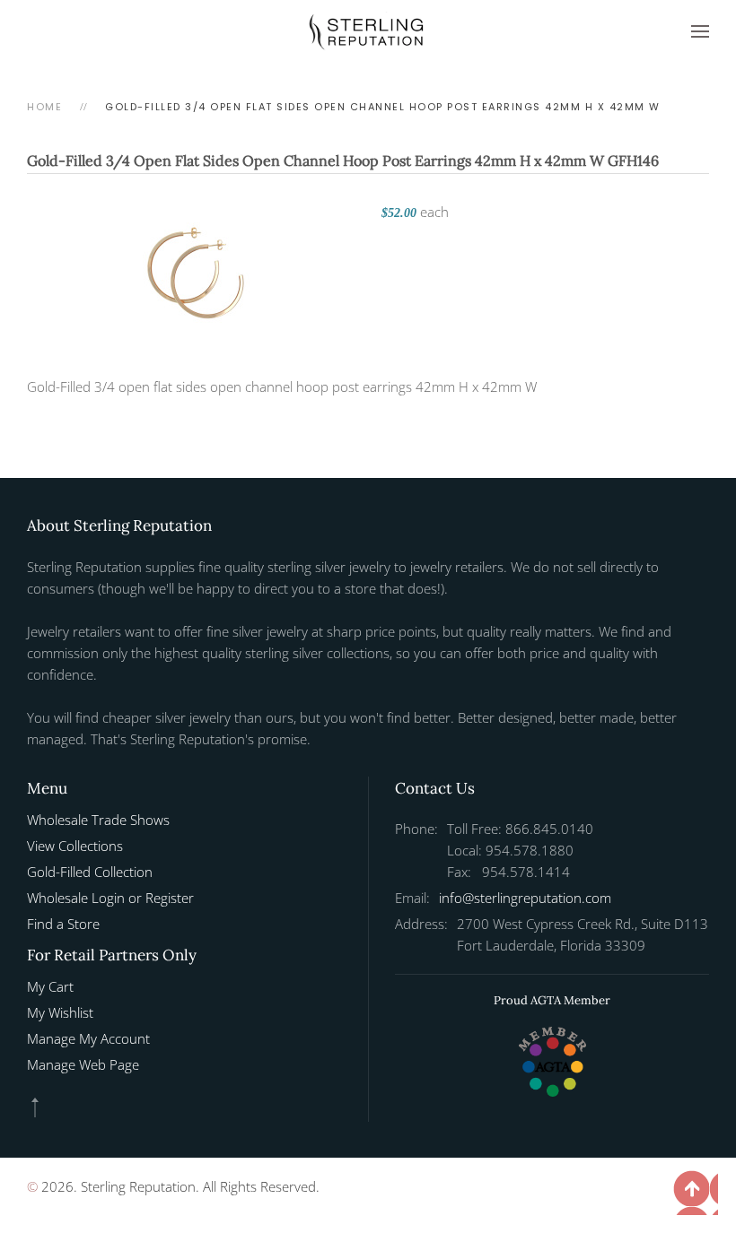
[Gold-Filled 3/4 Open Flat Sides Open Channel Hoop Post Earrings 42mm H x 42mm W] (195, 266)
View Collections (75, 846)
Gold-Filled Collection (90, 872)
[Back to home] (368, 31)
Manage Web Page (83, 1064)
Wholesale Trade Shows (98, 820)
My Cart (50, 986)
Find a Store (63, 924)
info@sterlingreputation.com (525, 898)
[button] (700, 31)
